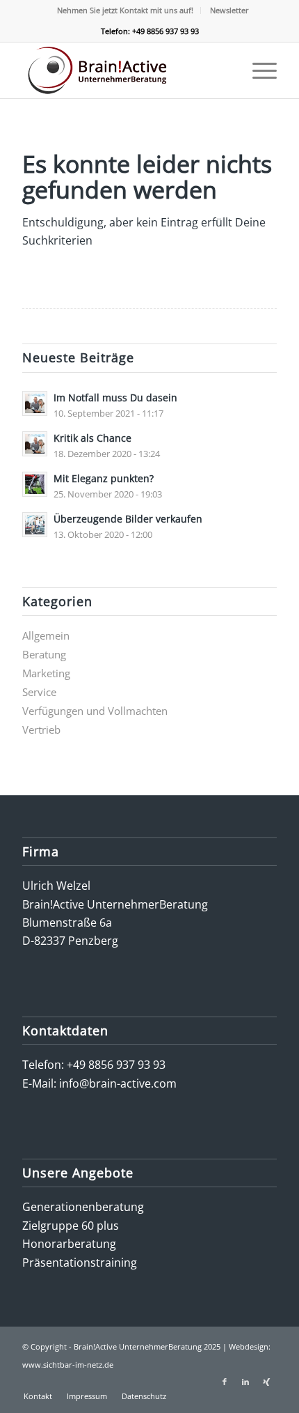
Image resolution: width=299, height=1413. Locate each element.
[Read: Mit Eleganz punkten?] (34, 484)
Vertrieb (41, 729)
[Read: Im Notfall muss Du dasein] (34, 403)
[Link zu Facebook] (224, 1381)
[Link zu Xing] (266, 1381)
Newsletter (229, 10)
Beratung (44, 654)
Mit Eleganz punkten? (104, 478)
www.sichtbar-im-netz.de (67, 1364)
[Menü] (258, 70)
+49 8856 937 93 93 (116, 1064)
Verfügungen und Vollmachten (95, 711)
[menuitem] (125, 10)
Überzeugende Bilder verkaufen (128, 518)
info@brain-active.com (118, 1083)
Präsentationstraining (79, 1262)
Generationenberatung (83, 1206)
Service (39, 692)
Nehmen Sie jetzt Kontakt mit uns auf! (125, 10)
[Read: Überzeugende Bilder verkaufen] (34, 524)
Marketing (46, 673)
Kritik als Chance (92, 438)
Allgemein (46, 635)
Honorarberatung (69, 1243)
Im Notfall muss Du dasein (115, 397)
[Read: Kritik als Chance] (34, 443)
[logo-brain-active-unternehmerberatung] (123, 70)
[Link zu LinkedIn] (245, 1381)
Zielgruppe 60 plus (70, 1225)
